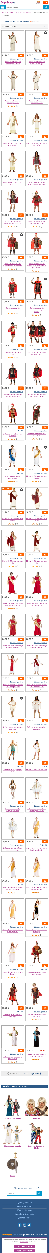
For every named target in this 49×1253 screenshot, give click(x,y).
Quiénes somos (25, 1218)
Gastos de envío (24, 1206)
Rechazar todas (24, 1251)
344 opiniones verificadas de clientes (33, 1235)
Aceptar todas (24, 1246)
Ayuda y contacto (24, 1203)
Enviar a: (38, 3)
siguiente (35, 1074)
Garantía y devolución (24, 1214)
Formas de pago (24, 1210)
